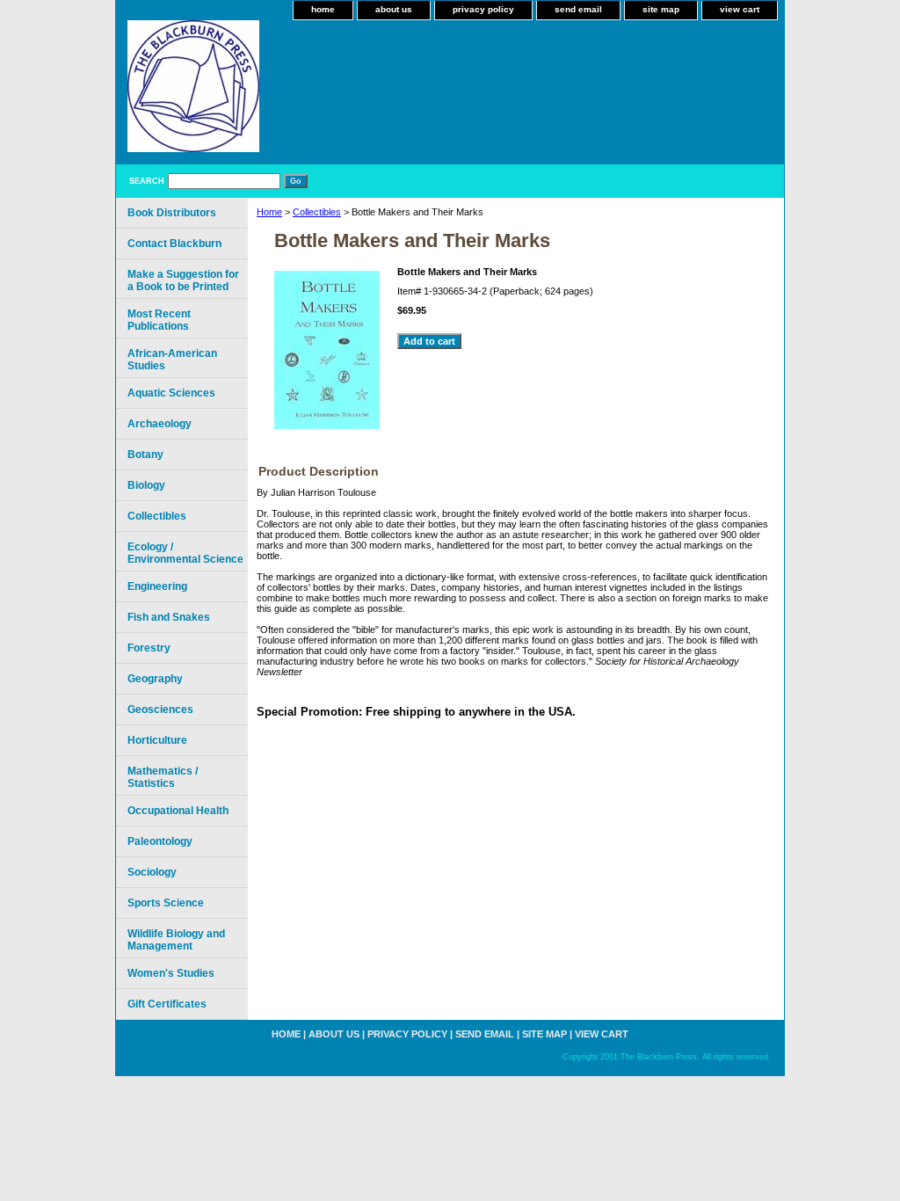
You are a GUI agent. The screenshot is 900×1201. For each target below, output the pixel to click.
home (323, 9)
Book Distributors (171, 213)
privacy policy (483, 9)
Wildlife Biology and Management (176, 940)
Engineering (157, 586)
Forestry (149, 648)
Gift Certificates (167, 1004)
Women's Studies (170, 973)
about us (393, 9)
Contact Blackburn (174, 243)
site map (660, 9)
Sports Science (165, 903)
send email (578, 9)
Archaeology (159, 424)
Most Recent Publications (159, 320)
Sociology (152, 872)
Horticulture (157, 740)
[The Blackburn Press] (335, 92)
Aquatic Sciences (171, 393)
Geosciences (160, 709)
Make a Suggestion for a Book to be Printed (183, 280)
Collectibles (317, 212)
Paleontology (159, 841)
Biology (146, 485)
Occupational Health (178, 810)
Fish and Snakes (168, 617)
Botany (145, 454)
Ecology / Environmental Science (185, 553)
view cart (739, 9)
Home (269, 212)
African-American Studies (172, 359)
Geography (155, 679)
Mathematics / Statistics (162, 777)
